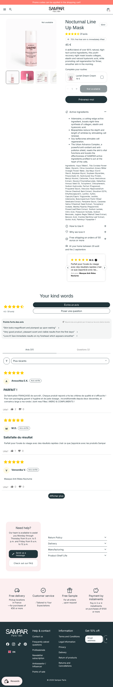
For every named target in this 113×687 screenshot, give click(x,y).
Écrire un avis (71, 304)
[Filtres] (7, 361)
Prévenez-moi (86, 99)
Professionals (38, 650)
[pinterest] (25, 644)
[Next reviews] (105, 268)
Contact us (37, 636)
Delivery (63, 652)
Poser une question (71, 311)
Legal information (67, 641)
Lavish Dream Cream (86, 75)
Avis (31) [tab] (29, 349)
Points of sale (38, 671)
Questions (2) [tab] (83, 349)
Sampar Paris (60, 680)
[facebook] (7, 644)
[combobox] (12, 652)
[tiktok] (19, 644)
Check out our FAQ (23, 563)
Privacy (62, 647)
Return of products (68, 657)
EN (14, 651)
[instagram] (13, 644)
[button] (27, 77)
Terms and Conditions (69, 636)
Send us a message (19, 554)
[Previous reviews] (68, 268)
